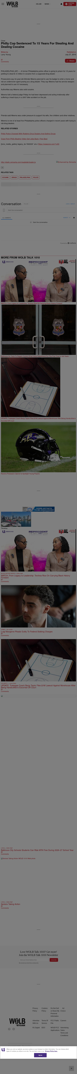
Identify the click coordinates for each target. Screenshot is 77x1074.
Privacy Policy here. (51, 1051)
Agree (40, 1055)
